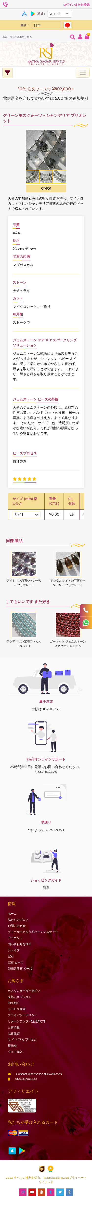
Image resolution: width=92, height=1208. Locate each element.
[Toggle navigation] (83, 73)
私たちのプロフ (18, 919)
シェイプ (14, 950)
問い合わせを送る (19, 944)
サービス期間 (17, 1009)
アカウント (15, 938)
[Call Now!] (86, 610)
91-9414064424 (26, 1079)
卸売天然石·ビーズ (20, 968)
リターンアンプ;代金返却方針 (27, 1021)
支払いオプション (19, 997)
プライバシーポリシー (22, 1015)
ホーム (12, 913)
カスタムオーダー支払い (24, 991)
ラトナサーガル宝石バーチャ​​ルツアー (33, 932)
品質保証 (14, 1033)
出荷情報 (14, 1027)
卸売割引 (14, 1003)
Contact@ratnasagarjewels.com (39, 1074)
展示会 (12, 1046)
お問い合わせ (17, 926)
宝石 (11, 956)
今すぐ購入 (15, 1052)
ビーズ (15, 962)
